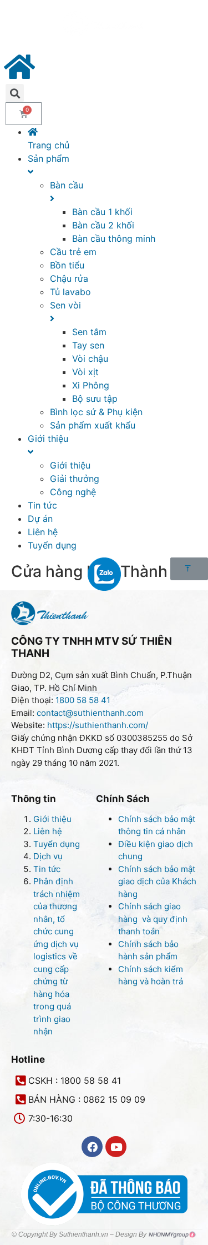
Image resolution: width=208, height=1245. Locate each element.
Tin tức (46, 869)
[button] (189, 568)
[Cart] (24, 113)
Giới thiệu (52, 819)
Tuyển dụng (56, 844)
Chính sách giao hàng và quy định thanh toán (152, 919)
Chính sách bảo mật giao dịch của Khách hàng (157, 881)
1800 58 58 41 (84, 700)
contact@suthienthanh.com (89, 713)
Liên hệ (47, 831)
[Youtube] (115, 1146)
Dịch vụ (48, 856)
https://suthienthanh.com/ (97, 725)
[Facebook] (92, 1146)
